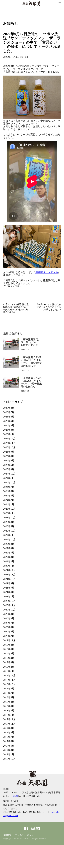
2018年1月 (8, 715)
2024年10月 (9, 482)
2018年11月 (9, 680)
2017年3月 (8, 750)
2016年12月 (9, 759)
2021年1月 (8, 596)
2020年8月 (8, 618)
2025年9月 (8, 451)
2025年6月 (8, 460)
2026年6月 (8, 416)
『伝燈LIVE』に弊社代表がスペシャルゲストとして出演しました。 (48, 307)
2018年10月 (9, 684)
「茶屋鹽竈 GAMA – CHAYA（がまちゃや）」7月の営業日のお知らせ (31, 382)
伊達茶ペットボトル (46, 272)
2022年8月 (8, 548)
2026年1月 (8, 434)
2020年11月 (9, 605)
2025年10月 (9, 447)
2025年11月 (9, 443)
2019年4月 (8, 658)
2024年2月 (8, 500)
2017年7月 (8, 737)
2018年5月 (8, 697)
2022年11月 (9, 535)
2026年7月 (8, 412)
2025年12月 (9, 438)
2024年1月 (8, 504)
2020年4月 (8, 631)
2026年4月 (8, 425)
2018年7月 (8, 693)
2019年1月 (8, 671)
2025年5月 (8, 465)
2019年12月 (9, 640)
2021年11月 (9, 574)
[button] (60, 3)
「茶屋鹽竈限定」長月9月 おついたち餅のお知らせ (31, 342)
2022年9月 (8, 544)
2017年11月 (9, 723)
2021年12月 (9, 570)
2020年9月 (8, 614)
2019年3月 (8, 662)
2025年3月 (8, 469)
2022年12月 (9, 530)
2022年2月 (8, 561)
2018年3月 (8, 706)
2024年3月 (8, 495)
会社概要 (7, 835)
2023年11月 (9, 513)
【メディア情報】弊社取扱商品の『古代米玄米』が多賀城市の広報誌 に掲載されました (16, 308)
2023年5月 (8, 526)
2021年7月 (8, 587)
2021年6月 (8, 592)
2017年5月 (8, 745)
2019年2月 (8, 666)
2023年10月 (9, 517)
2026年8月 (8, 408)
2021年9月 (8, 583)
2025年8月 (8, 456)
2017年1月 (8, 754)
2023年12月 (9, 508)
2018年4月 (8, 702)
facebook (26, 828)
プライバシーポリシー (25, 835)
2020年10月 (9, 609)
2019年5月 (8, 653)
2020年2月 (8, 636)
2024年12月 (9, 473)
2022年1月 (8, 566)
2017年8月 (8, 732)
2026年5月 (8, 421)
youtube (35, 828)
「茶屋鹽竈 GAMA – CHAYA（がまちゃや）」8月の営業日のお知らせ (31, 361)
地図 (15, 796)
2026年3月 (8, 429)
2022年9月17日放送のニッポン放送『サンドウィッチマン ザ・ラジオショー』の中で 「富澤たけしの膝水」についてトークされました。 (32, 42)
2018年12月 (9, 675)
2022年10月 (9, 539)
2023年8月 (8, 522)
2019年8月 (8, 645)
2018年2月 (8, 710)
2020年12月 (9, 601)
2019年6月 (8, 649)
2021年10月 (9, 579)
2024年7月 (8, 487)
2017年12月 (9, 719)
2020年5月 (8, 627)
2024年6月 (8, 491)
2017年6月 (8, 741)
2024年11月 (9, 478)
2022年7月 (8, 552)
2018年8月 (8, 688)
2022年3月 (8, 557)
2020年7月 (8, 623)
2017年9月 (8, 728)
